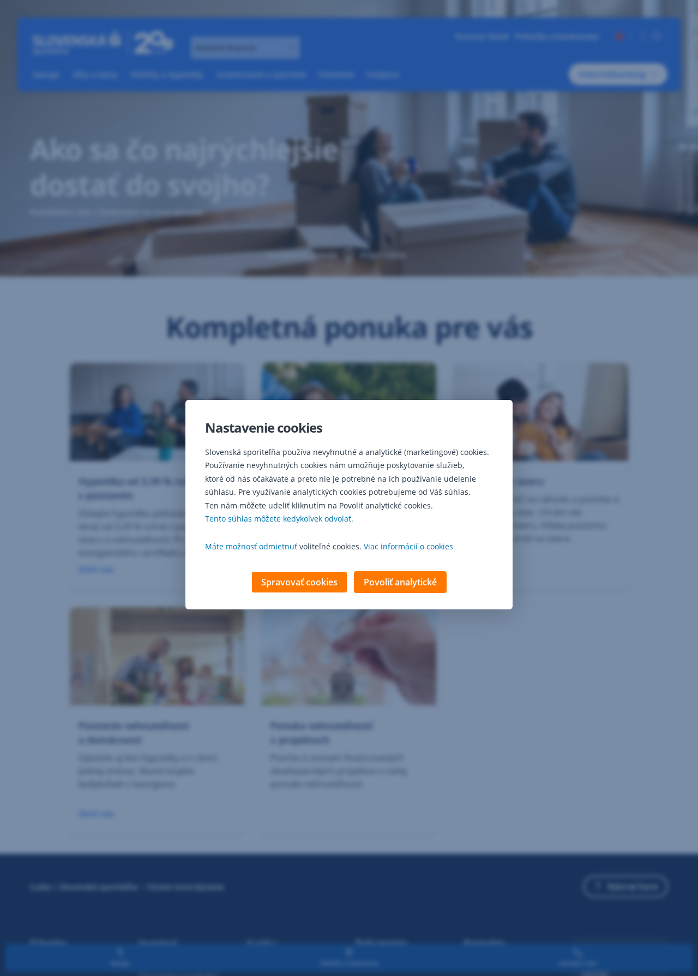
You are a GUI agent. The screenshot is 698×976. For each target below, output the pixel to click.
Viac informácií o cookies (408, 546)
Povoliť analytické (400, 582)
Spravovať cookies (299, 582)
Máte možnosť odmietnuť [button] (251, 546)
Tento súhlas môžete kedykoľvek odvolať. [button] (279, 518)
